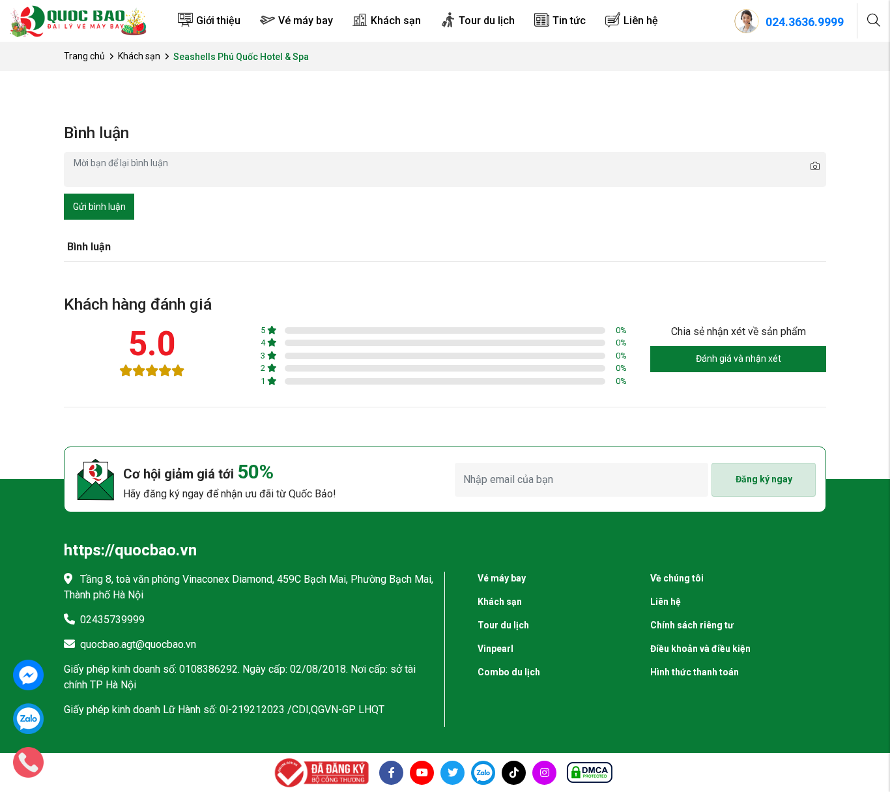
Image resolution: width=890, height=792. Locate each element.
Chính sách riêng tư (692, 625)
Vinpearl (495, 648)
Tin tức (569, 20)
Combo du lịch (509, 672)
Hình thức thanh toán (694, 672)
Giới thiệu (218, 20)
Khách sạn (396, 20)
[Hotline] (28, 761)
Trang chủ (84, 56)
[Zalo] (28, 718)
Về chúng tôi (677, 578)
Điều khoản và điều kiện (700, 648)
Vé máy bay (305, 20)
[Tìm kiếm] (873, 20)
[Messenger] (28, 674)
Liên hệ (641, 20)
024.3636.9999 (805, 22)
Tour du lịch (487, 20)
